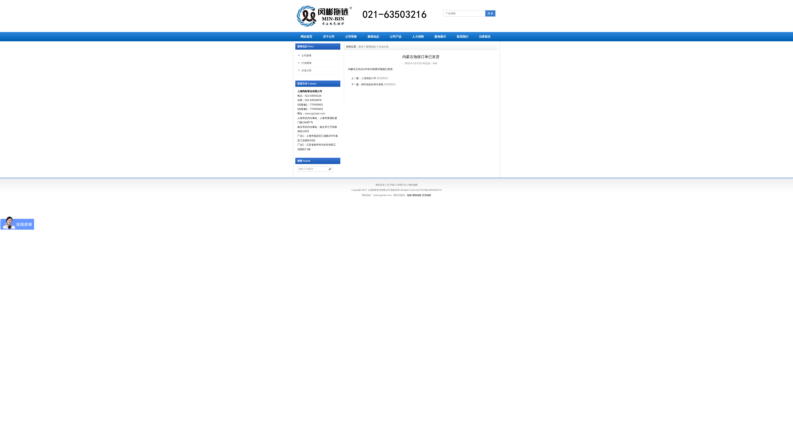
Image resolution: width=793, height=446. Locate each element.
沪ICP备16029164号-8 (430, 190)
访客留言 (485, 36)
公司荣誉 (351, 36)
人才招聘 (418, 36)
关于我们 (391, 185)
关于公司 (329, 36)
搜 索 (490, 13)
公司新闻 (306, 55)
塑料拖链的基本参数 (372, 84)
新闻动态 (373, 36)
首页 (361, 46)
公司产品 (395, 36)
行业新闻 (306, 63)
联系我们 (462, 36)
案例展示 (440, 36)
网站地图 (413, 185)
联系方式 (402, 185)
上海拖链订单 (368, 78)
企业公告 (306, 70)
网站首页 (306, 36)
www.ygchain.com (315, 113)
